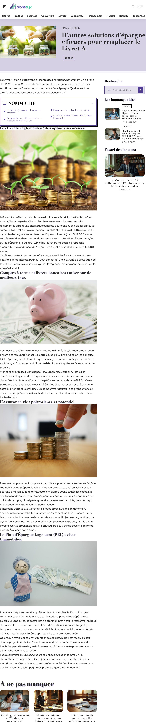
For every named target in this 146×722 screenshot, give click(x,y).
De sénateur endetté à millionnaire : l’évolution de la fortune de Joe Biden (124, 183)
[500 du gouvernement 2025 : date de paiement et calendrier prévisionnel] (14, 701)
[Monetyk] (20, 6)
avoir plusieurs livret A (54, 217)
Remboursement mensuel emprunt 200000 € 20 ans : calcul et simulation (133, 134)
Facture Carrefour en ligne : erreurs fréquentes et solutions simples (134, 114)
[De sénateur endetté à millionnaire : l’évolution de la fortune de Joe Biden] (125, 165)
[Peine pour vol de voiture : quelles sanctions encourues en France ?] (82, 701)
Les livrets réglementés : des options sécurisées (23, 111)
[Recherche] (133, 6)
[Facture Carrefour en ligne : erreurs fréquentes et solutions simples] (112, 114)
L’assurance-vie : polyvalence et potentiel (72, 110)
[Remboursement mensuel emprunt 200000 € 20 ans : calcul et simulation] (112, 134)
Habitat (127, 126)
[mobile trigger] (5, 6)
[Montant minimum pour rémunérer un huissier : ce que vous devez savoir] (48, 701)
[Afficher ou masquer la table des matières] (64, 103)
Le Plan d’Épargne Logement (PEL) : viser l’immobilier (72, 117)
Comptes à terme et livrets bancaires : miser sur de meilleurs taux (24, 119)
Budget (69, 58)
